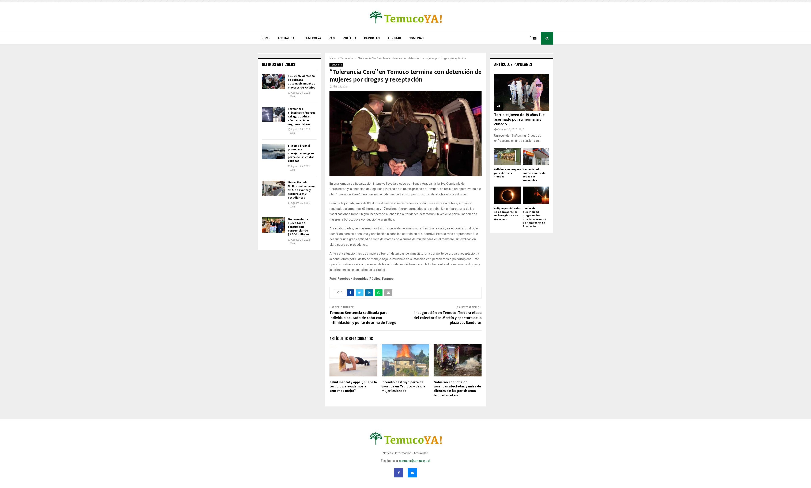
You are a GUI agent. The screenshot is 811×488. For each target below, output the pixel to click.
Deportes (372, 38)
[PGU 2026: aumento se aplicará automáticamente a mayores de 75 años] (273, 81)
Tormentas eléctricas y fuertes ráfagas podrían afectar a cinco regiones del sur (301, 116)
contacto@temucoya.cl (414, 460)
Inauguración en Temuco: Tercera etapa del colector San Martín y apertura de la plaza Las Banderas (448, 318)
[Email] (536, 38)
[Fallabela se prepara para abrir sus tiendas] (507, 156)
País (332, 38)
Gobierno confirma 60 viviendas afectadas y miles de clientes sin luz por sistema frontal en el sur (457, 388)
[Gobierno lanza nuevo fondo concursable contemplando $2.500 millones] (273, 225)
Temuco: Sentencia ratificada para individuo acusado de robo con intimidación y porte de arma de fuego (362, 318)
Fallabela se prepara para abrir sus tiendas (507, 173)
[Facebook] (531, 38)
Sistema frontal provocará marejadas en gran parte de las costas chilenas (301, 153)
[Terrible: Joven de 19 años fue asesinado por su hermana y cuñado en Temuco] (521, 92)
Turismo (394, 38)
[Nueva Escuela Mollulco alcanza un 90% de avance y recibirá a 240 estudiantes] (273, 188)
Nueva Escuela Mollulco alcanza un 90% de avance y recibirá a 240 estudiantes (301, 190)
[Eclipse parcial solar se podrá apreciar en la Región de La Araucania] (507, 195)
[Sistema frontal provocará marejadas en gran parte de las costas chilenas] (273, 151)
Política (350, 38)
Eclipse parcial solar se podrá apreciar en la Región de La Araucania (507, 213)
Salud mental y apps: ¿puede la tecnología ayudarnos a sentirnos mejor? (353, 386)
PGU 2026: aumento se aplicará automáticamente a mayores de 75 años (302, 82)
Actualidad (287, 38)
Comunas (416, 38)
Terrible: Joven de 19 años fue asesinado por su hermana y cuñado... (519, 119)
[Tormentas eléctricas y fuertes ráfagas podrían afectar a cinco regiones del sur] (273, 114)
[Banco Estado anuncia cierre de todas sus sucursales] (536, 156)
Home (265, 38)
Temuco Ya (312, 38)
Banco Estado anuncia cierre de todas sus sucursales (534, 174)
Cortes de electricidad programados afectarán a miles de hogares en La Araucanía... (534, 217)
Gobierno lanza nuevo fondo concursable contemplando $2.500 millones (298, 227)
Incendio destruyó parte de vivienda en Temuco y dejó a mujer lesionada (403, 386)
